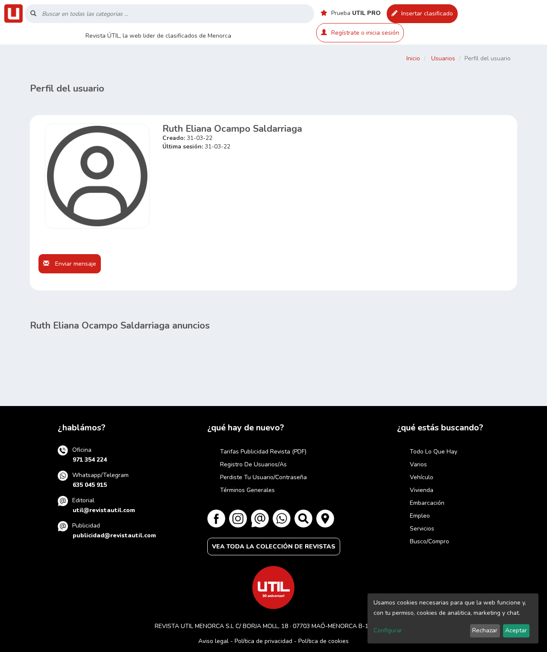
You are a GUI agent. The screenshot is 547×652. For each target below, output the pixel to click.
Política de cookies (323, 641)
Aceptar (516, 630)
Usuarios (443, 58)
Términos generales (247, 490)
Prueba (355, 13)
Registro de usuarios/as (253, 464)
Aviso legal (213, 641)
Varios (418, 464)
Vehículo (421, 477)
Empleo (420, 516)
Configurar (387, 630)
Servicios (422, 529)
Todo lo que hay (433, 452)
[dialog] (453, 618)
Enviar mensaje (74, 264)
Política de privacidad (263, 641)
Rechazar (484, 630)
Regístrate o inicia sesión (365, 33)
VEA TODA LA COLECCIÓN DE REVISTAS (273, 546)
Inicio (413, 58)
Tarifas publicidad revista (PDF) (263, 452)
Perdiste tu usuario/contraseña (263, 477)
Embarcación (427, 503)
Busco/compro (429, 541)
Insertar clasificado (426, 13)
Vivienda (421, 490)
